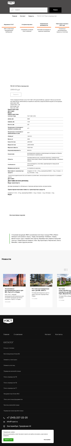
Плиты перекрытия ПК (10, 377)
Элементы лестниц (9, 365)
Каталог (23, 16)
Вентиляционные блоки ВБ (12, 354)
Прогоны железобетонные (11, 405)
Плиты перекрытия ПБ (10, 382)
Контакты (59, 334)
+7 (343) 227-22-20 (17, 418)
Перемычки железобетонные (12, 371)
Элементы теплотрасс (10, 359)
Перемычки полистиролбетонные (13, 410)
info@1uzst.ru (12, 422)
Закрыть (31, 16)
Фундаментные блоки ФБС (11, 393)
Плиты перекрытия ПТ (10, 388)
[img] (11, 3)
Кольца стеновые (9, 348)
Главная (14, 16)
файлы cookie (14, 434)
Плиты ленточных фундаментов (13, 399)
